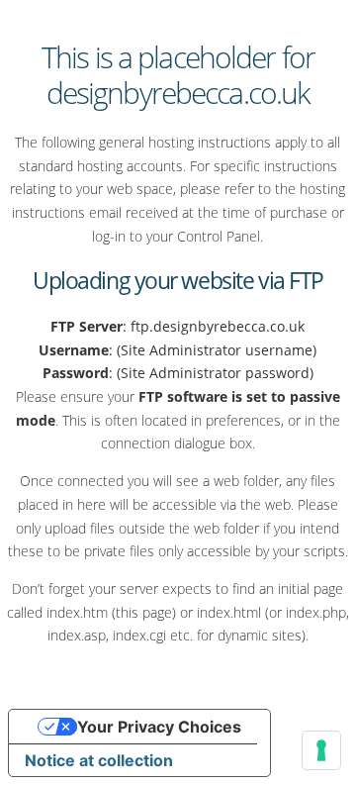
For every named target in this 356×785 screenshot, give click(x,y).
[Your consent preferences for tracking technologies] (321, 750)
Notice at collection (99, 760)
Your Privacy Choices (159, 726)
